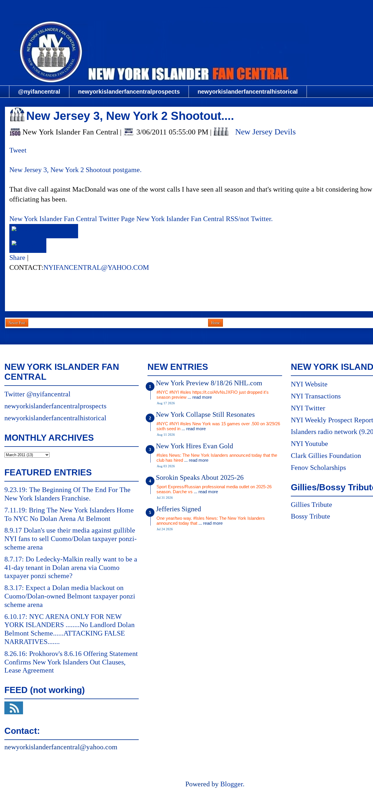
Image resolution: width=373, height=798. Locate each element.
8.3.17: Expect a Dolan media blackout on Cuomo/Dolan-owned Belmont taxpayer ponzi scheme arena (69, 596)
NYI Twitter (308, 408)
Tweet (18, 150)
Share (17, 257)
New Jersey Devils (265, 131)
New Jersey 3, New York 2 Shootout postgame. (75, 170)
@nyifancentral (39, 91)
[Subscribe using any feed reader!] (27, 245)
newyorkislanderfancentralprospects (129, 91)
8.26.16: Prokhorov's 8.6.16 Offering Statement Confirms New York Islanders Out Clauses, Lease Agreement (71, 662)
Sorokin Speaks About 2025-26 (200, 477)
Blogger (231, 784)
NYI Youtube (309, 443)
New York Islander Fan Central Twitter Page (72, 219)
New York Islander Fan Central (215, 7)
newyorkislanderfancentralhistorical (248, 91)
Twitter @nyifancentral (37, 394)
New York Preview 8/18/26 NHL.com (209, 383)
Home (215, 323)
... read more (200, 397)
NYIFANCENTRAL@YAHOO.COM (96, 267)
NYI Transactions (316, 396)
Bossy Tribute (310, 516)
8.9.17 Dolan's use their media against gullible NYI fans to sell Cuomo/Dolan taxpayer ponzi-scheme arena (70, 538)
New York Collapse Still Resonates (205, 414)
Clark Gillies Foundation (326, 455)
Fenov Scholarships (318, 467)
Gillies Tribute (311, 504)
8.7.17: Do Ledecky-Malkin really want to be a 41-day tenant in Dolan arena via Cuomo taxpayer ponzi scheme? (70, 567)
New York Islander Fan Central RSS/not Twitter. (204, 219)
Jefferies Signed (178, 509)
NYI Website (309, 384)
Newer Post (17, 323)
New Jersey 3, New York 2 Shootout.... (130, 115)
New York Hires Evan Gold (194, 446)
